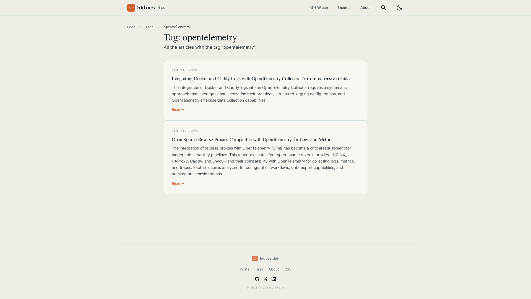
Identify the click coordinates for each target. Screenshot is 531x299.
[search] (383, 7)
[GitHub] (257, 279)
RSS (288, 269)
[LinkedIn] (274, 279)
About (365, 8)
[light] (399, 7)
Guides (344, 8)
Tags (259, 269)
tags (149, 27)
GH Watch (319, 8)
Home (131, 27)
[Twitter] (265, 279)
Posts (244, 269)
